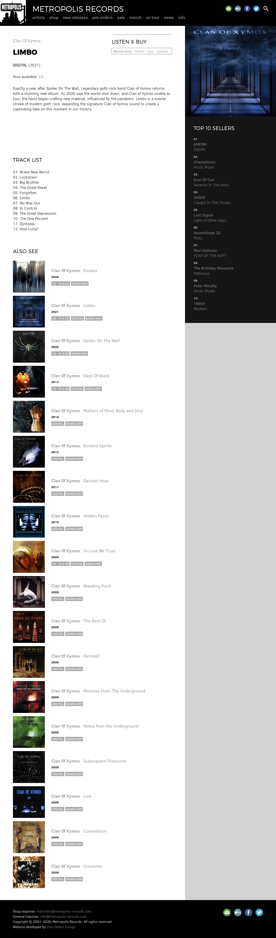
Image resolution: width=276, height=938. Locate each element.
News (169, 17)
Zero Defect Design (61, 926)
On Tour (153, 17)
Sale (121, 17)
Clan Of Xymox (27, 40)
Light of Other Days (210, 217)
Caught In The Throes (212, 200)
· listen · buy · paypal (140, 51)
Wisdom (200, 306)
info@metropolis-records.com (63, 916)
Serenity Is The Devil (211, 182)
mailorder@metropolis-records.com (64, 911)
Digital (77, 318)
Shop (53, 17)
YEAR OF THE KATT (210, 253)
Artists (38, 17)
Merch (135, 17)
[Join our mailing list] (229, 9)
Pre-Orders (102, 17)
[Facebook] (247, 9)
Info (181, 17)
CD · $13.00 (60, 318)
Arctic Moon (204, 164)
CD (41, 76)
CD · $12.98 (60, 353)
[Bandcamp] (238, 9)
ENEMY (200, 147)
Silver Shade (205, 288)
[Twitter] (256, 9)
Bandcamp (80, 283)
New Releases (75, 17)
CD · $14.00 (60, 283)
